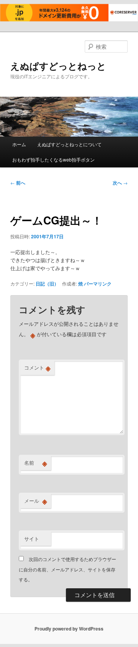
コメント (37, 367)
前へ (17, 182)
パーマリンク (98, 283)
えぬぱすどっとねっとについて (69, 144)
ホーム (19, 144)
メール (35, 501)
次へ (120, 182)
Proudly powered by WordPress (69, 628)
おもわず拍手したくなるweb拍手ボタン (53, 159)
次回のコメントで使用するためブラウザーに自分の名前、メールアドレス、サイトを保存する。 (67, 569)
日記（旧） (47, 283)
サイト (31, 538)
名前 (35, 463)
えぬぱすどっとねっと (58, 65)
